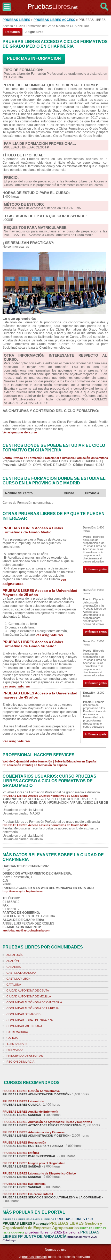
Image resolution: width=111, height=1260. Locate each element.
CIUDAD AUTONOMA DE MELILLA (28, 996)
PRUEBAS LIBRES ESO (74, 1219)
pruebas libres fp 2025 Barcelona (52, 1232)
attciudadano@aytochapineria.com (26, 930)
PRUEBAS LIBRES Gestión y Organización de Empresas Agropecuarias (52, 1225)
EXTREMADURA (17, 1032)
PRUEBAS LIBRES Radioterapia (24, 1183)
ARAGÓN (12, 960)
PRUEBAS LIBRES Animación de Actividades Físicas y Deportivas (47, 1121)
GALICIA (12, 1037)
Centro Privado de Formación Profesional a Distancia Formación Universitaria (55, 457)
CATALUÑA (13, 984)
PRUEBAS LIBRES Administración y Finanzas (34, 1132)
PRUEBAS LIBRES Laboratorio (23, 1101)
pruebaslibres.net (34, 1257)
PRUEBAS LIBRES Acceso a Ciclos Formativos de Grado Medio (33, 530)
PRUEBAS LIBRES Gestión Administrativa (31, 1091)
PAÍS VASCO (14, 1049)
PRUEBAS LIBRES (16, 20)
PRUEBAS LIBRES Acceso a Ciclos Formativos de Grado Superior (33, 644)
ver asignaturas (49, 635)
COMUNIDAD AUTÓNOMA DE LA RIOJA (32, 1008)
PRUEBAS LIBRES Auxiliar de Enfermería (30, 1111)
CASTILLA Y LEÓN (18, 978)
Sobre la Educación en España (75, 761)
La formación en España (50, 765)
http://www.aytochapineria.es (23, 891)
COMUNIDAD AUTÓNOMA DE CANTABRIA (34, 1002)
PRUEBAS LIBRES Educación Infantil (28, 1194)
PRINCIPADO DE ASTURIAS (24, 1055)
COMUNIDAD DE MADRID (23, 1014)
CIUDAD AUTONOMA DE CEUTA (27, 990)
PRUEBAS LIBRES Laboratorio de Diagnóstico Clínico (39, 1173)
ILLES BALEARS (16, 1043)
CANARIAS (13, 966)
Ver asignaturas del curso (20, 432)
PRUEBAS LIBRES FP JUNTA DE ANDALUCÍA (51, 1234)
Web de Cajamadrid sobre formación (27, 761)
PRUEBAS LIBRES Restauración (24, 1142)
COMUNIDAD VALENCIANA (24, 1026)
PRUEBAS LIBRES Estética (21, 1152)
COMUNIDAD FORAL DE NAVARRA (29, 1020)
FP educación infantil (17, 765)
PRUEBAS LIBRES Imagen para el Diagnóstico (34, 1163)
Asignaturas (34, 32)
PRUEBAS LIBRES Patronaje (26, 1223)
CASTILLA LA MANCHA (21, 972)
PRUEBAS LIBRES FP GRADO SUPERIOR (28, 1219)
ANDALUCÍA (14, 954)
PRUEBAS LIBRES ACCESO (54, 20)
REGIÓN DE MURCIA (20, 1061)
